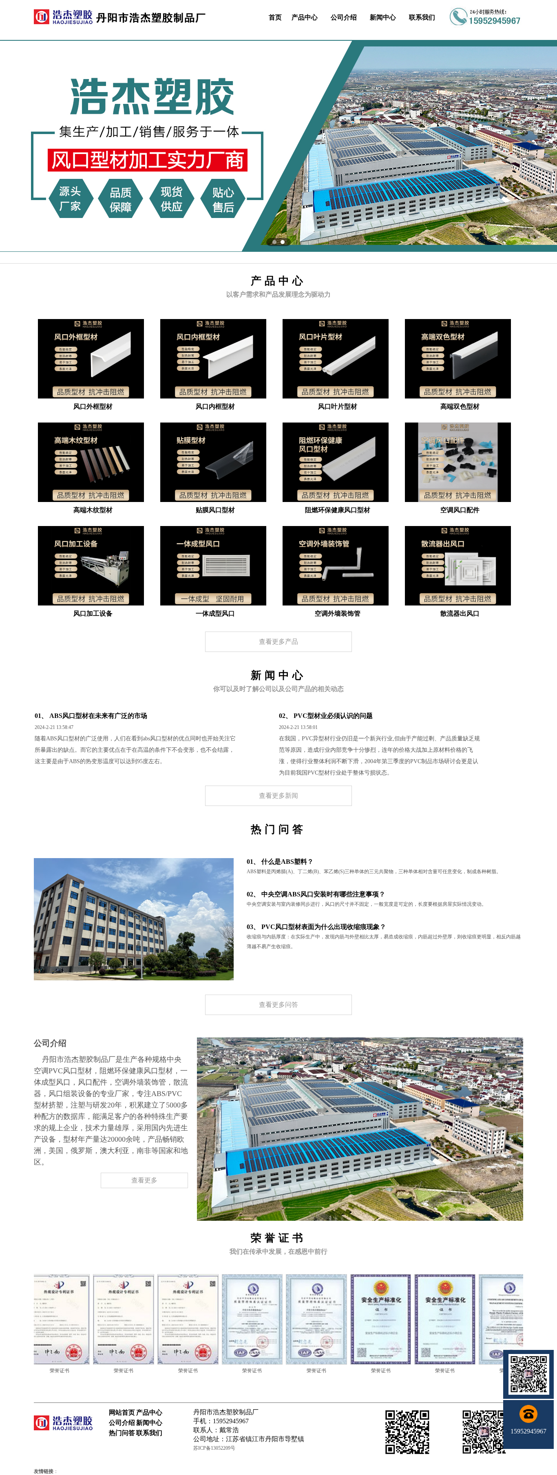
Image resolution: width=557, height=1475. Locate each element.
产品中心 (305, 17)
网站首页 (122, 1412)
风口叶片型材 (337, 406)
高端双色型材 (460, 406)
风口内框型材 (215, 406)
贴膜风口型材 (215, 509)
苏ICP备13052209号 (214, 1448)
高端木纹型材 (93, 509)
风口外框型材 (93, 406)
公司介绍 (344, 17)
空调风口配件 (460, 509)
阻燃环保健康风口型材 (337, 509)
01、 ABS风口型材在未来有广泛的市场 (91, 715)
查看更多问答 (278, 1004)
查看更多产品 (278, 641)
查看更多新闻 (278, 795)
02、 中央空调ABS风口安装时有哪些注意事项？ (316, 894)
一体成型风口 (215, 613)
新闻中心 (383, 17)
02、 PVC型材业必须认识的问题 (326, 715)
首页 (275, 17)
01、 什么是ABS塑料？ (280, 861)
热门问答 (122, 1432)
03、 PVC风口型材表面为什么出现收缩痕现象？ (316, 926)
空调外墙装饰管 (337, 613)
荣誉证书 (60, 1371)
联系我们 (422, 17)
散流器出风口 (460, 613)
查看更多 (144, 1180)
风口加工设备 (93, 613)
